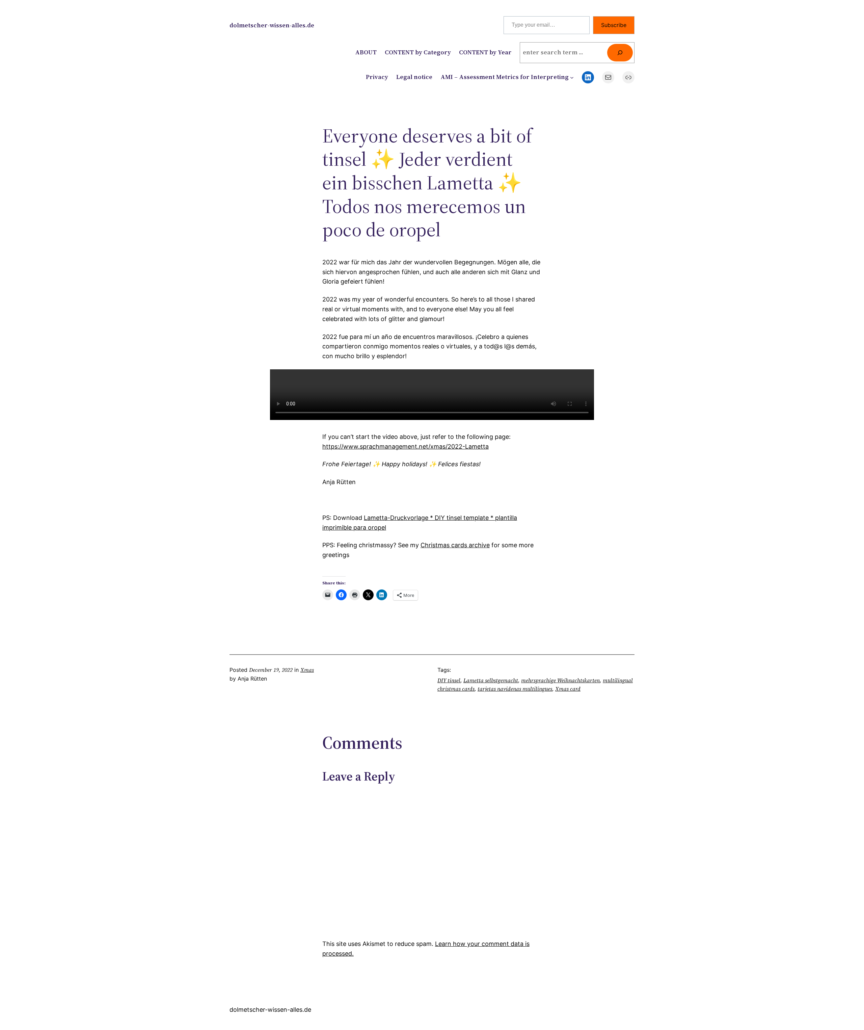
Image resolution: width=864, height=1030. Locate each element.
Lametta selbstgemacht (490, 680)
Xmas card (567, 688)
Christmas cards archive (455, 545)
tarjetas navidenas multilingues (515, 688)
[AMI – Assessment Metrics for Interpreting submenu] (572, 77)
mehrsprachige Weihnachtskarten (560, 680)
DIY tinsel (448, 680)
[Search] (620, 52)
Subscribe (613, 25)
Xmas (307, 670)
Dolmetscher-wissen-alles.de (272, 25)
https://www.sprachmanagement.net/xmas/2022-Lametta (405, 446)
